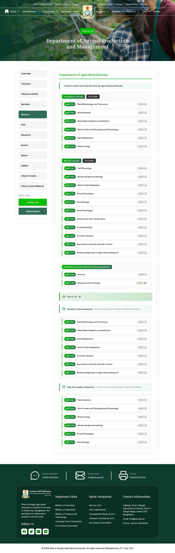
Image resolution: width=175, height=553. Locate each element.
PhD (23, 124)
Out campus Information (100, 522)
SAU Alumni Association (66, 525)
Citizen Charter (29, 176)
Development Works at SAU (102, 514)
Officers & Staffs (29, 94)
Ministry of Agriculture (65, 509)
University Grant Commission (68, 521)
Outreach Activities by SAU (101, 518)
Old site (144, 4)
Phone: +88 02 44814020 (135, 523)
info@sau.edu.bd (95, 477)
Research (131, 11)
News (76, 11)
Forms (66, 4)
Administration (29, 11)
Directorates (49, 11)
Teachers (100, 4)
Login (110, 4)
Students (116, 11)
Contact (119, 4)
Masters (25, 114)
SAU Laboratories (97, 509)
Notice (58, 4)
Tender (75, 4)
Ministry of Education (65, 505)
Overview (26, 73)
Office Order (46, 4)
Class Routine (131, 4)
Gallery (24, 165)
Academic (101, 11)
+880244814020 (50, 477)
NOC (36, 4)
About (13, 11)
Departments (33, 211)
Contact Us (33, 202)
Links (144, 11)
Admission (66, 11)
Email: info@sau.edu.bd (134, 519)
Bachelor (25, 104)
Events (156, 11)
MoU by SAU (95, 505)
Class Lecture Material (32, 186)
